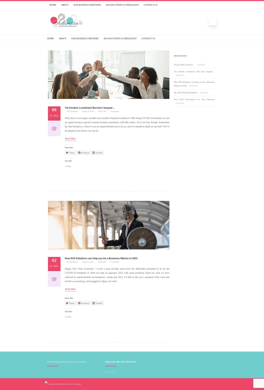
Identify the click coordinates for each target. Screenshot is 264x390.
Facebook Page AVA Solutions (66, 362)
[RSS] (214, 5)
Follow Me (102, 111)
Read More (70, 138)
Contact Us (151, 5)
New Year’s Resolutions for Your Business (194, 99)
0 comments (114, 111)
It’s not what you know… (184, 64)
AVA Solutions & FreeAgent (122, 5)
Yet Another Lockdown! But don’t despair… (90, 108)
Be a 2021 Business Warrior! (185, 92)
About (65, 5)
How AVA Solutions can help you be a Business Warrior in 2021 (101, 258)
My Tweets (109, 372)
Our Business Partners (87, 5)
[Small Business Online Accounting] (63, 384)
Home (53, 5)
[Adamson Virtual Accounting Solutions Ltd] (66, 27)
